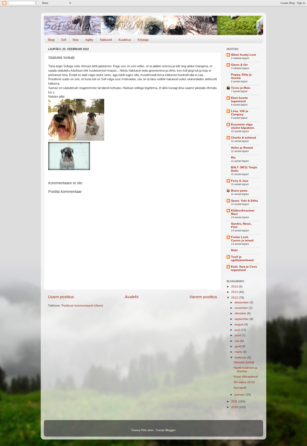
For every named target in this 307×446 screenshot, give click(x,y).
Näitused (106, 39)
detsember (242, 302)
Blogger (170, 430)
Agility (89, 39)
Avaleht (131, 297)
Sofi (63, 39)
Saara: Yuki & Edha (244, 200)
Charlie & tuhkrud (243, 137)
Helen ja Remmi (242, 147)
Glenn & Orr (239, 64)
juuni (238, 335)
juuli (238, 329)
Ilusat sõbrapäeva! (246, 376)
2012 (235, 297)
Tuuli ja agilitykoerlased (242, 258)
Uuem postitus (61, 297)
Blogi (51, 39)
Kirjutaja (143, 39)
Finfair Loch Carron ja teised (242, 239)
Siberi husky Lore (243, 54)
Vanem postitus (203, 297)
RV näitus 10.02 (244, 382)
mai (237, 341)
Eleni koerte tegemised (239, 99)
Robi (234, 250)
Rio (233, 157)
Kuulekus (124, 39)
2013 (235, 292)
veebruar (241, 357)
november (242, 307)
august (239, 324)
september (242, 319)
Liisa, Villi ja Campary (239, 113)
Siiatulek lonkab (244, 362)
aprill (238, 346)
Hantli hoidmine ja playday (245, 369)
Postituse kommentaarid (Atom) (82, 305)
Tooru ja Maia (240, 87)
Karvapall (240, 387)
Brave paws (239, 190)
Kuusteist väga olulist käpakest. (243, 126)
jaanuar (240, 394)
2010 (235, 407)
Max (76, 39)
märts (239, 351)
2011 (234, 401)
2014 (235, 286)
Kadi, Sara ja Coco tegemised (244, 268)
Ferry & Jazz (239, 180)
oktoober (241, 313)
